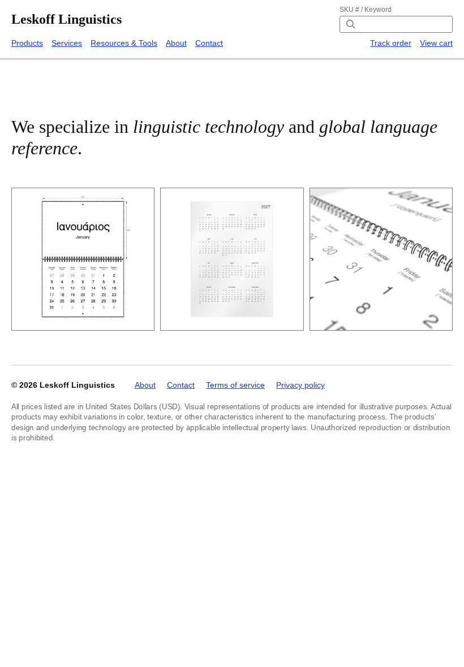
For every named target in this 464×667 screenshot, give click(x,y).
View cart (436, 42)
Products (27, 42)
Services (66, 42)
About (176, 42)
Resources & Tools (124, 42)
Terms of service (235, 384)
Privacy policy (300, 384)
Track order (390, 42)
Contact (209, 42)
